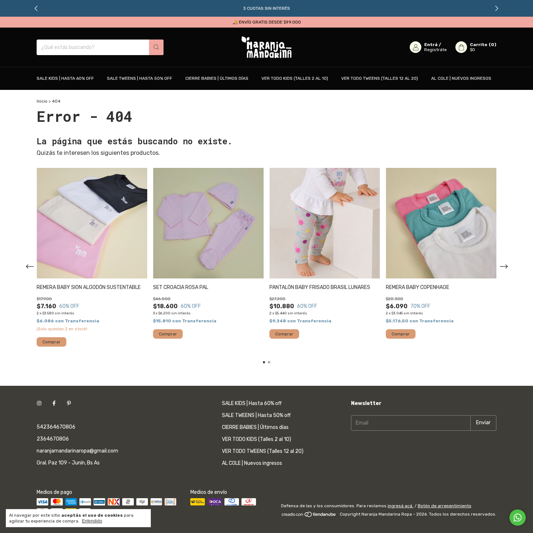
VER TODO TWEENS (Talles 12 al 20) (379, 78)
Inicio (42, 101)
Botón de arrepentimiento (444, 505)
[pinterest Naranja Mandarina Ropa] (68, 403)
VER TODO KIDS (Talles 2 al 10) (294, 78)
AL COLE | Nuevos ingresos (461, 78)
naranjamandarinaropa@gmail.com (77, 451)
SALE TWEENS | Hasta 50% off (139, 78)
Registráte (435, 49)
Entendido (92, 521)
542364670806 (56, 427)
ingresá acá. (400, 505)
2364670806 (53, 439)
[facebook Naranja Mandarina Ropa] (54, 403)
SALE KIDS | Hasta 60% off (65, 78)
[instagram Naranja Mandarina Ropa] (39, 403)
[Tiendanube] (309, 515)
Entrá (431, 44)
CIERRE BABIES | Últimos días (216, 78)
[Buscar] (156, 47)
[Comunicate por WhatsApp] (517, 517)
